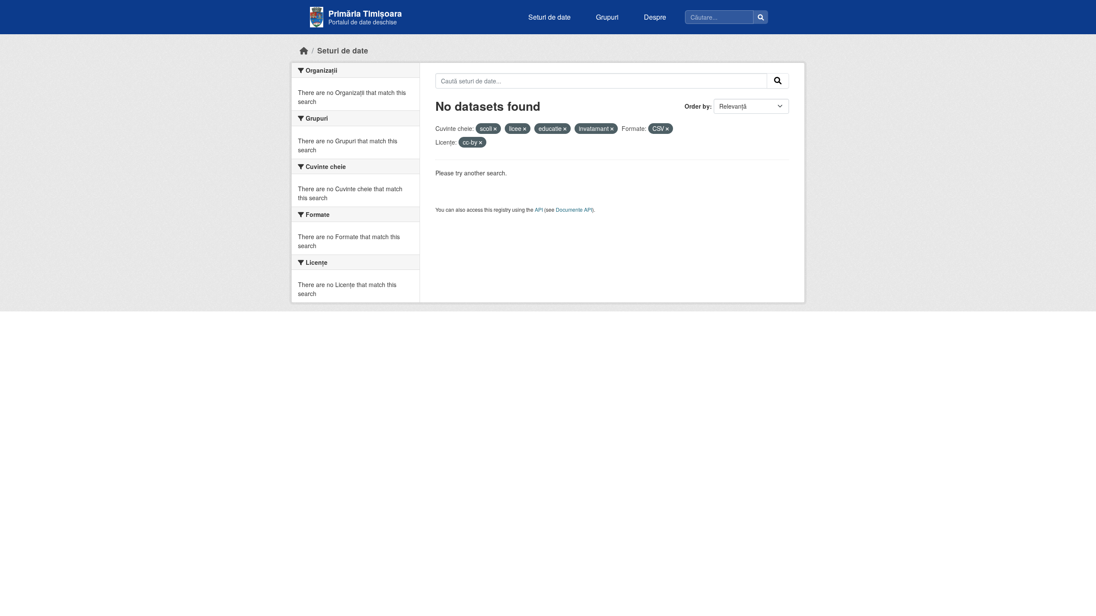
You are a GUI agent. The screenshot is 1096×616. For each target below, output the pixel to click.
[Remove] (495, 128)
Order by (697, 106)
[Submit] (778, 81)
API (539, 209)
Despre (655, 17)
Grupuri (607, 17)
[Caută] (761, 17)
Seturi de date (549, 17)
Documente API (574, 209)
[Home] (304, 50)
